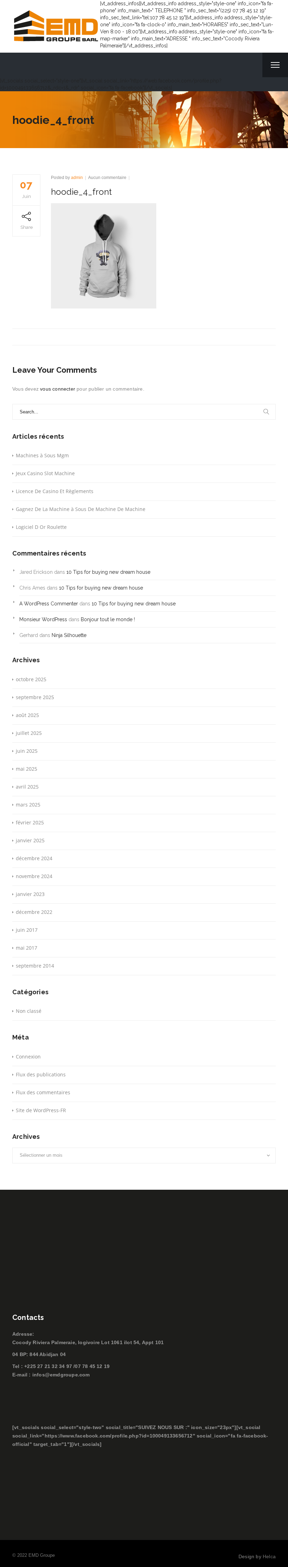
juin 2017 (27, 930)
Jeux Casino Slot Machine (45, 473)
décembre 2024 (34, 858)
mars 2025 (28, 804)
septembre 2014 (35, 965)
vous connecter (57, 389)
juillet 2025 (29, 733)
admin (77, 177)
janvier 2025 (30, 840)
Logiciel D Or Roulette (41, 527)
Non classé (28, 1011)
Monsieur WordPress (43, 619)
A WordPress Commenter (48, 603)
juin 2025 (27, 751)
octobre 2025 (31, 679)
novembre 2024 (34, 876)
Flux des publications (41, 1074)
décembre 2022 (34, 912)
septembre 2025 (35, 697)
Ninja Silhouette (69, 635)
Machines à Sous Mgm (42, 455)
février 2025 (30, 822)
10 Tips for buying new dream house (108, 572)
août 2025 (27, 715)
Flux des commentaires (43, 1092)
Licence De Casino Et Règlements (54, 491)
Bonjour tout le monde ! (108, 619)
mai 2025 (26, 768)
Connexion (28, 1056)
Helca (269, 1556)
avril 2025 (27, 786)
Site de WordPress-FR (41, 1110)
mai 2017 (26, 947)
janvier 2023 (30, 894)
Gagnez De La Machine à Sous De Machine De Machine (80, 509)
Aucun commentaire (107, 177)
